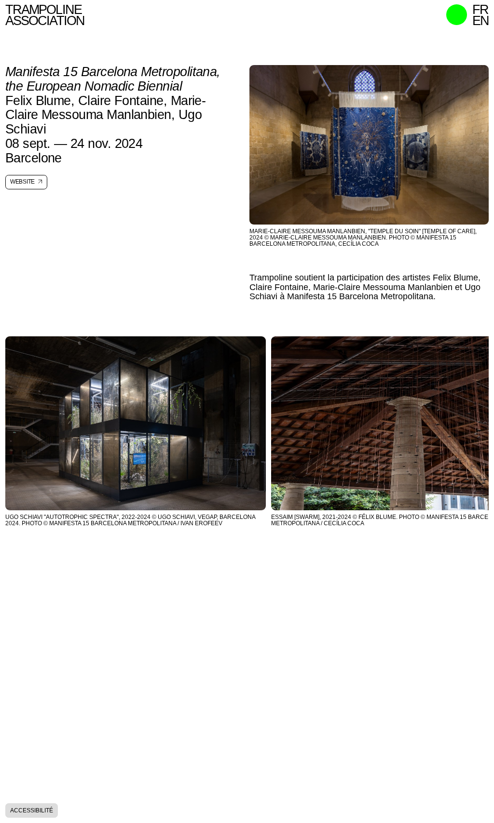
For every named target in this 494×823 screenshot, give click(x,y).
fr (480, 9)
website (22, 182)
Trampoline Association (44, 15)
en (480, 21)
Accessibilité (31, 810)
